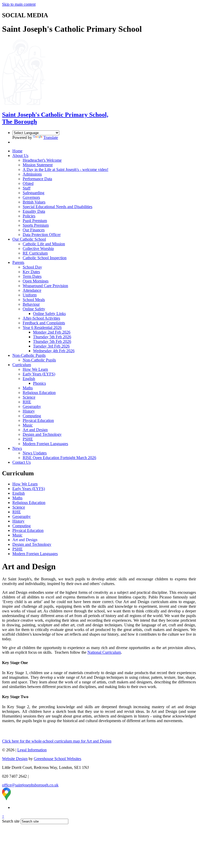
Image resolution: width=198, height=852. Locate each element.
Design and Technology (42, 434)
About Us (20, 155)
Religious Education (39, 392)
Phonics (39, 383)
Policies (29, 216)
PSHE (28, 439)
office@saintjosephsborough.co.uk (30, 785)
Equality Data (34, 211)
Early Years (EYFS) (39, 374)
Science (29, 397)
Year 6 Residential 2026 (42, 327)
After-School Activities (41, 318)
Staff (26, 188)
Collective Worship (38, 248)
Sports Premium (36, 225)
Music (28, 425)
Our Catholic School (29, 239)
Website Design (15, 758)
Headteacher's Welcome (42, 160)
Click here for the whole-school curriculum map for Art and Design (56, 741)
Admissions (32, 174)
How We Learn (35, 369)
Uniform (30, 295)
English (29, 378)
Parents (18, 262)
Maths (28, 388)
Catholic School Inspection (45, 258)
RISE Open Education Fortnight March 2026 (59, 457)
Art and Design (35, 430)
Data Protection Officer (42, 234)
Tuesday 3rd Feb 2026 (51, 346)
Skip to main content (19, 4)
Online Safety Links (49, 313)
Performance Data (37, 179)
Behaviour (31, 304)
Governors (31, 197)
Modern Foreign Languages (45, 443)
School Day (32, 267)
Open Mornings (35, 281)
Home (17, 151)
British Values (34, 202)
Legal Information (32, 750)
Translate (50, 137)
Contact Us (21, 462)
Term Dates (32, 276)
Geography (32, 406)
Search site (11, 821)
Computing (32, 416)
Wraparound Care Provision (45, 285)
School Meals (34, 299)
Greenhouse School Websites (57, 758)
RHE (27, 402)
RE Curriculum (35, 253)
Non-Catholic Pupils (29, 355)
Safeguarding (33, 193)
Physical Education (38, 420)
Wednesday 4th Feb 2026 (54, 351)
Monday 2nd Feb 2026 (51, 332)
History (29, 411)
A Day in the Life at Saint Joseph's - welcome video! (65, 169)
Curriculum (21, 364)
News (17, 448)
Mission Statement (38, 165)
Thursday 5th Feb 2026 (52, 337)
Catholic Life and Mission (44, 244)
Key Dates (31, 272)
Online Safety (34, 309)
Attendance (32, 290)
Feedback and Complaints (44, 323)
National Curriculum (104, 652)
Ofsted (28, 183)
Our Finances (34, 230)
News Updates (35, 453)
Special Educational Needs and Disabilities (57, 206)
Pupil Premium (35, 220)
